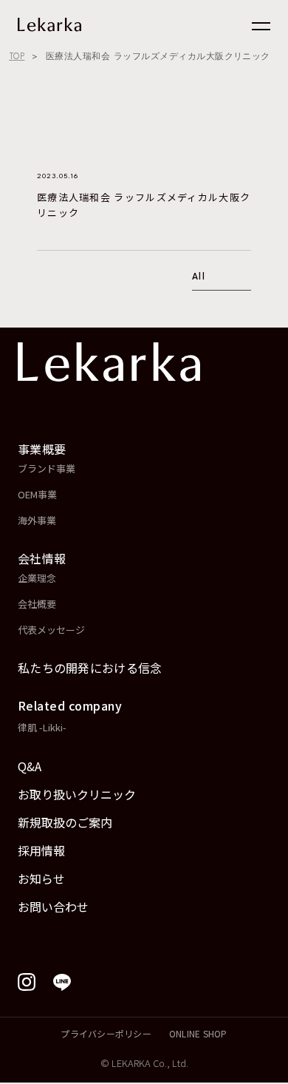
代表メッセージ (51, 630)
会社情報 (42, 558)
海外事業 (37, 520)
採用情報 (41, 850)
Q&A (29, 766)
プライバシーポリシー (106, 1033)
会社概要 (37, 604)
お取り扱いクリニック (77, 794)
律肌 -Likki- (42, 727)
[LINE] (62, 982)
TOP (16, 56)
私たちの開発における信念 (90, 668)
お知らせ (41, 878)
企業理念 (37, 578)
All (198, 277)
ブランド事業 (46, 468)
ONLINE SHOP (198, 1033)
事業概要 (42, 449)
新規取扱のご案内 (65, 822)
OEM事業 (37, 494)
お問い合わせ (53, 906)
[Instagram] (26, 982)
